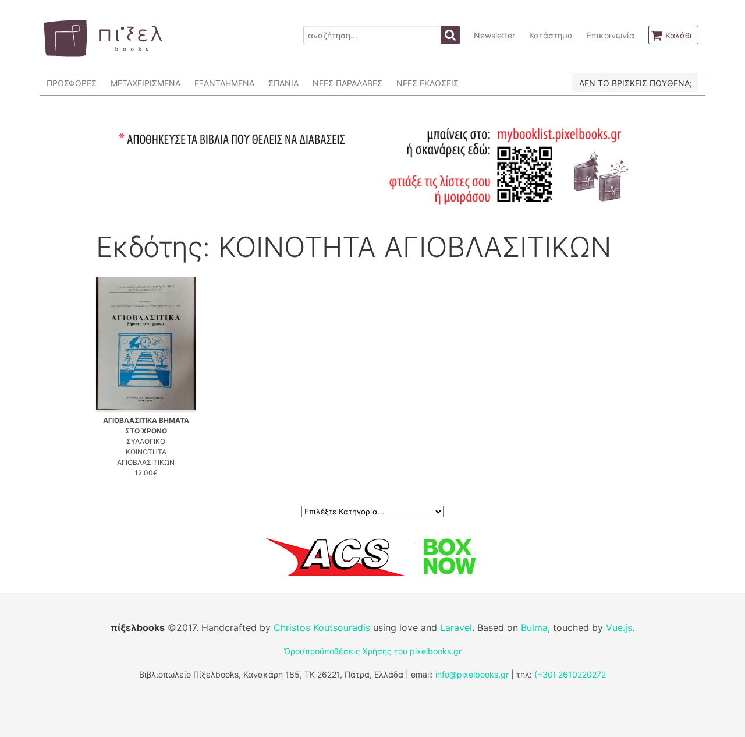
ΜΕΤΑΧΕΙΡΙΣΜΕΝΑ (145, 83)
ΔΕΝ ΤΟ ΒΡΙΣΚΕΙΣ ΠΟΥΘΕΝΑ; (635, 83)
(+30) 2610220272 (570, 674)
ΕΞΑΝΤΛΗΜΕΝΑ (224, 83)
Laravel (456, 627)
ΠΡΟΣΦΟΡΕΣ (72, 83)
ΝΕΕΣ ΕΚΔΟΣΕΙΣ (427, 83)
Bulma (534, 627)
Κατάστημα (551, 35)
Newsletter (494, 35)
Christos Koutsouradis (322, 627)
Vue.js (619, 627)
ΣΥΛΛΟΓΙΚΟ (145, 441)
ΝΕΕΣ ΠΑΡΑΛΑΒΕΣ (347, 83)
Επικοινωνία (610, 35)
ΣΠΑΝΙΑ (283, 83)
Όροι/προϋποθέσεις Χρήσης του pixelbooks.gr (373, 651)
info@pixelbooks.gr (472, 674)
